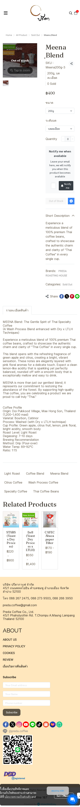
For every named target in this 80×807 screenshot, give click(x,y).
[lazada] (53, 724)
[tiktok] (39, 724)
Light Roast (12, 473)
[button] (70, 13)
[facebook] (6, 724)
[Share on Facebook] (61, 296)
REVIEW (8, 659)
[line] (33, 724)
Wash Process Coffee (43, 482)
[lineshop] (59, 724)
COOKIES (9, 653)
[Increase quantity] (72, 138)
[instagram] (19, 724)
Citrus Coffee (13, 482)
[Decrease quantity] (63, 138)
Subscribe (11, 712)
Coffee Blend (35, 473)
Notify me (67, 185)
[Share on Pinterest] (72, 296)
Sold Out (35, 35)
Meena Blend (59, 473)
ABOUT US (10, 639)
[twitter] (12, 724)
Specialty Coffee (15, 491)
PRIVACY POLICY (14, 646)
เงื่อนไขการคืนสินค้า (15, 666)
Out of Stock (56, 200)
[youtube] (26, 724)
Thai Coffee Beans (46, 491)
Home (9, 35)
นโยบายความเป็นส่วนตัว (18, 796)
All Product (21, 35)
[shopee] (46, 724)
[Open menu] (5, 13)
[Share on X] (67, 296)
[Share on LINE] (77, 296)
